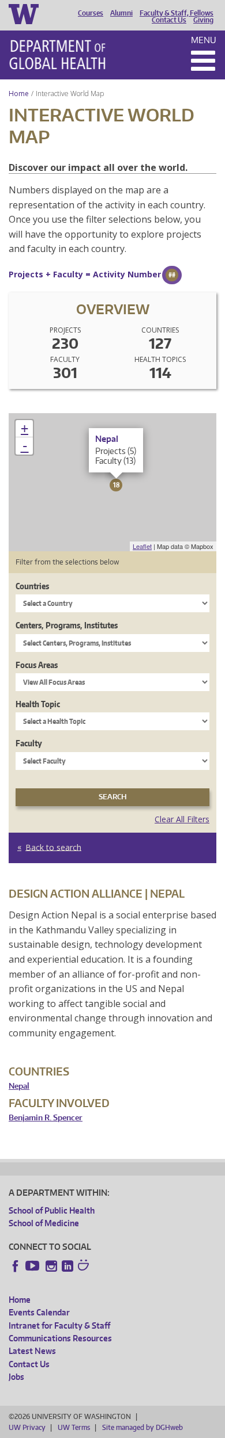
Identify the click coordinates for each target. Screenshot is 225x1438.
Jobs (16, 1377)
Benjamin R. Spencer (45, 1117)
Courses (90, 13)
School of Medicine (44, 1223)
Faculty (29, 743)
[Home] (57, 55)
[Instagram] (51, 1266)
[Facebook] (15, 1266)
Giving (203, 20)
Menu (203, 40)
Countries (32, 586)
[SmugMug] (85, 1266)
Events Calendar (39, 1312)
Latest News (32, 1351)
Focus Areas (37, 665)
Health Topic (38, 704)
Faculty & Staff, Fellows (176, 13)
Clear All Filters (182, 819)
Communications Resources (60, 1338)
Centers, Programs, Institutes (67, 625)
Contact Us (169, 20)
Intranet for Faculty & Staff (59, 1325)
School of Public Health (52, 1210)
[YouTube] (33, 1266)
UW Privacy (27, 1427)
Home (19, 93)
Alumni (121, 13)
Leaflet (142, 546)
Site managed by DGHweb (142, 1427)
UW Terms (74, 1427)
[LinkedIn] (67, 1266)
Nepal (19, 1086)
